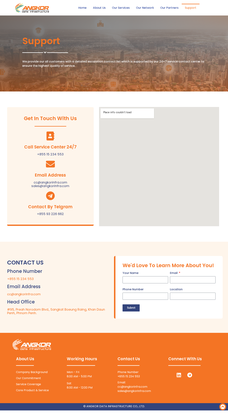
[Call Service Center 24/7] (50, 136)
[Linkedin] (179, 375)
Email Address (50, 175)
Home (82, 8)
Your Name (130, 273)
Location (176, 289)
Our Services (121, 8)
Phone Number (133, 289)
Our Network (145, 8)
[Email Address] (50, 164)
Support (190, 8)
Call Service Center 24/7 (50, 147)
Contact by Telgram (50, 207)
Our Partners (169, 8)
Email (174, 273)
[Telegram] (190, 375)
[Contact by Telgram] (50, 195)
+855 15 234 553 (20, 279)
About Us (99, 8)
